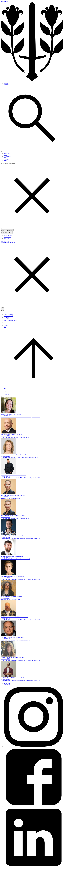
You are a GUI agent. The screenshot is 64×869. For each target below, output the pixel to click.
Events (5, 155)
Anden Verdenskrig (8, 314)
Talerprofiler (6, 241)
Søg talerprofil (10, 230)
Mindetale (6, 317)
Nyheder (6, 157)
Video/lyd (6, 394)
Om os (5, 160)
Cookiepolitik (7, 684)
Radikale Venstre (8, 318)
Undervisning (7, 153)
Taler (2, 241)
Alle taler (6, 83)
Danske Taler (7, 683)
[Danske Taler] (32, 80)
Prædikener (6, 84)
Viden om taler (7, 156)
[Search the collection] (32, 149)
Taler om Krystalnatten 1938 (11, 320)
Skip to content (4, 1)
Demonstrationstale (8, 316)
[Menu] (1, 151)
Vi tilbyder (6, 159)
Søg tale (3, 230)
